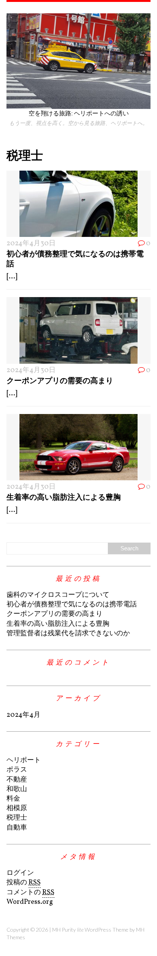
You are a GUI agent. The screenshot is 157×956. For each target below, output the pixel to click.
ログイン (20, 873)
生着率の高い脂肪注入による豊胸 (63, 496)
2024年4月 (23, 715)
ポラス (16, 770)
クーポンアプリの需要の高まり (59, 380)
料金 (13, 799)
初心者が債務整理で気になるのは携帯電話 (71, 604)
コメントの (30, 892)
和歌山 (16, 789)
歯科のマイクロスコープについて (57, 595)
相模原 (16, 808)
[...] (11, 276)
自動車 (16, 828)
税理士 (16, 818)
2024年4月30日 (31, 243)
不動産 (16, 780)
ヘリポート (23, 760)
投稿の (23, 882)
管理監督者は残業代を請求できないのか (68, 633)
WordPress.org (29, 902)
